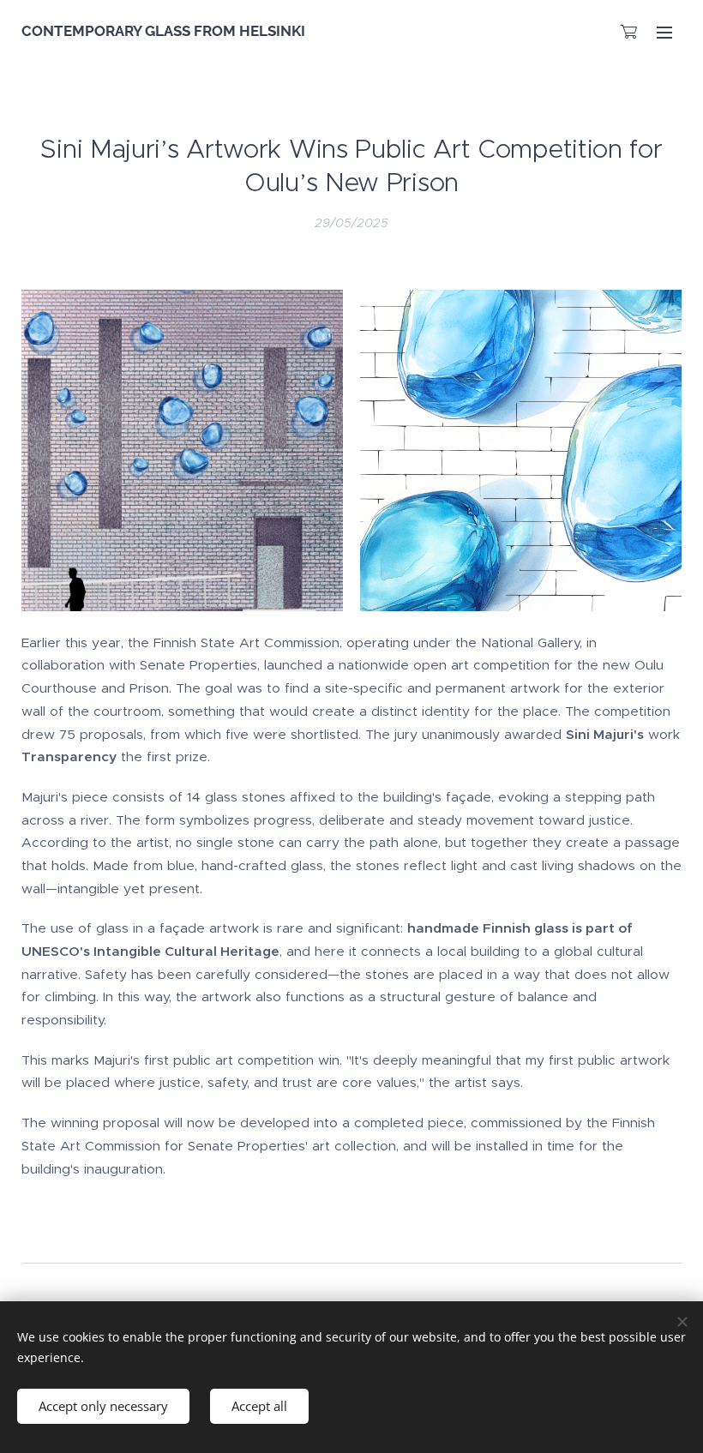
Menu (664, 32)
